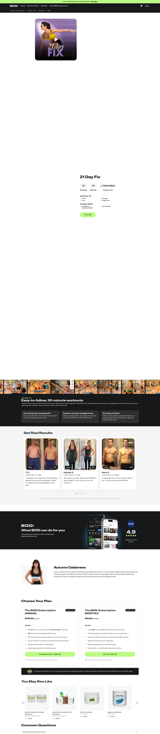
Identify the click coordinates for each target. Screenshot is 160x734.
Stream (44, 6)
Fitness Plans (33, 6)
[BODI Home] (14, 6)
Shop (23, 6)
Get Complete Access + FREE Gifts (50, 654)
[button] (76, 493)
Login (147, 6)
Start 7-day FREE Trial (110, 654)
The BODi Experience (59, 6)
